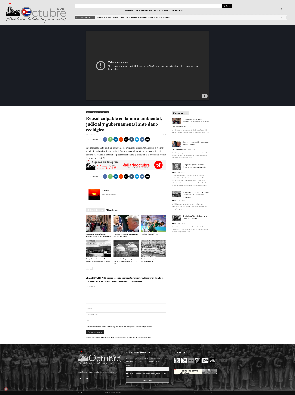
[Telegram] (137, 139)
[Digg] (147, 139)
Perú (107, 112)
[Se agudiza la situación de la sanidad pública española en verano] (98, 248)
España (88, 112)
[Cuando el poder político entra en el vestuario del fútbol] (126, 223)
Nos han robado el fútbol (149, 234)
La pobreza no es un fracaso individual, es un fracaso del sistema (196, 120)
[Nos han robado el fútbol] (153, 223)
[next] (285, 17)
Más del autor (112, 209)
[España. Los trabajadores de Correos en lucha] (153, 248)
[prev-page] (87, 268)
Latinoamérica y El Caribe (98, 112)
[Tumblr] (131, 139)
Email (128, 365)
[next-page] (91, 268)
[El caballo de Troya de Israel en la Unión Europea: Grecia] (176, 218)
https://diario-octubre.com (109, 194)
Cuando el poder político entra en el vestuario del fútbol (195, 143)
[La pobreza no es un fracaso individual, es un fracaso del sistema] (98, 223)
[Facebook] (105, 139)
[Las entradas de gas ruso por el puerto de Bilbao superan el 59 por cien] (126, 248)
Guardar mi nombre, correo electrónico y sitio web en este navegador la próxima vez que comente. (120, 326)
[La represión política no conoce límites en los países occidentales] (176, 166)
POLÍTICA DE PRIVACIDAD (113, 393)
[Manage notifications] (6, 389)
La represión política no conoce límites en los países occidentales (194, 165)
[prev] (281, 17)
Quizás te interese (95, 209)
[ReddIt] (121, 139)
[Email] (126, 139)
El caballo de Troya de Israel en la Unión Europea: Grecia (119, 17)
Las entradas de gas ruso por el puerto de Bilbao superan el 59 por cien (125, 261)
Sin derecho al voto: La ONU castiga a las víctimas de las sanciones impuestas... (196, 194)
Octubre (105, 191)
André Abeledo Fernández (179, 127)
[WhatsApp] (110, 139)
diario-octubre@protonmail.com (101, 372)
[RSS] (80, 378)
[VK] (142, 139)
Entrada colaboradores (201, 393)
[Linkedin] (115, 139)
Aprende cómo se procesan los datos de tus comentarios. (133, 337)
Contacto (214, 393)
